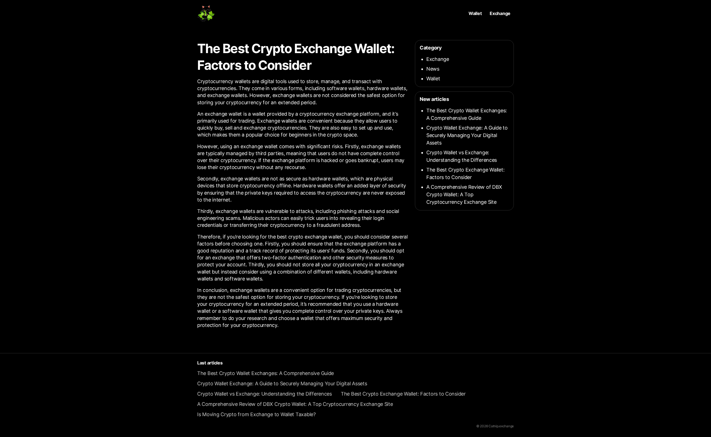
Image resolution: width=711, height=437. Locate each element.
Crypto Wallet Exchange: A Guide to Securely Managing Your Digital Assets (467, 135)
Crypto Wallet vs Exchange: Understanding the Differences (264, 394)
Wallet (475, 13)
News (432, 69)
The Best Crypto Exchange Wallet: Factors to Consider (403, 394)
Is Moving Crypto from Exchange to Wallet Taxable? (256, 414)
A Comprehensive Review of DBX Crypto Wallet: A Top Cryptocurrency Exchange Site (464, 194)
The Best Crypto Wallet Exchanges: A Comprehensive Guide (265, 373)
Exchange (500, 13)
